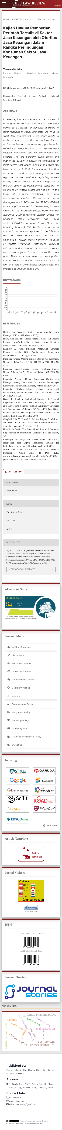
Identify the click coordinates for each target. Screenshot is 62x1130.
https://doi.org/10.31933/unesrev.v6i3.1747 (31, 88)
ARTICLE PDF (15, 471)
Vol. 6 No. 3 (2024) (35, 19)
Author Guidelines (21, 647)
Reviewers (18, 655)
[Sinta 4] (31, 607)
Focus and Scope (21, 663)
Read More (52, 825)
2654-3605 (37, 951)
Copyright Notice (21, 687)
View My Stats (31, 911)
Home (6, 19)
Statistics (17, 745)
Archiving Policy (20, 720)
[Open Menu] (4, 4)
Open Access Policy (22, 704)
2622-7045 (38, 933)
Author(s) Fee (19, 728)
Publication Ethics (21, 671)
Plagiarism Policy (21, 712)
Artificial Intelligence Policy (26, 736)
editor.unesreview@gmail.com (23, 1104)
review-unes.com (16, 1101)
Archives (17, 19)
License (16, 696)
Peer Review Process (24, 679)
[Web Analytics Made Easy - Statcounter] (31, 907)
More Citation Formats (22, 569)
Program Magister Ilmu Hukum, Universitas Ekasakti (30, 1070)
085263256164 (16, 1097)
